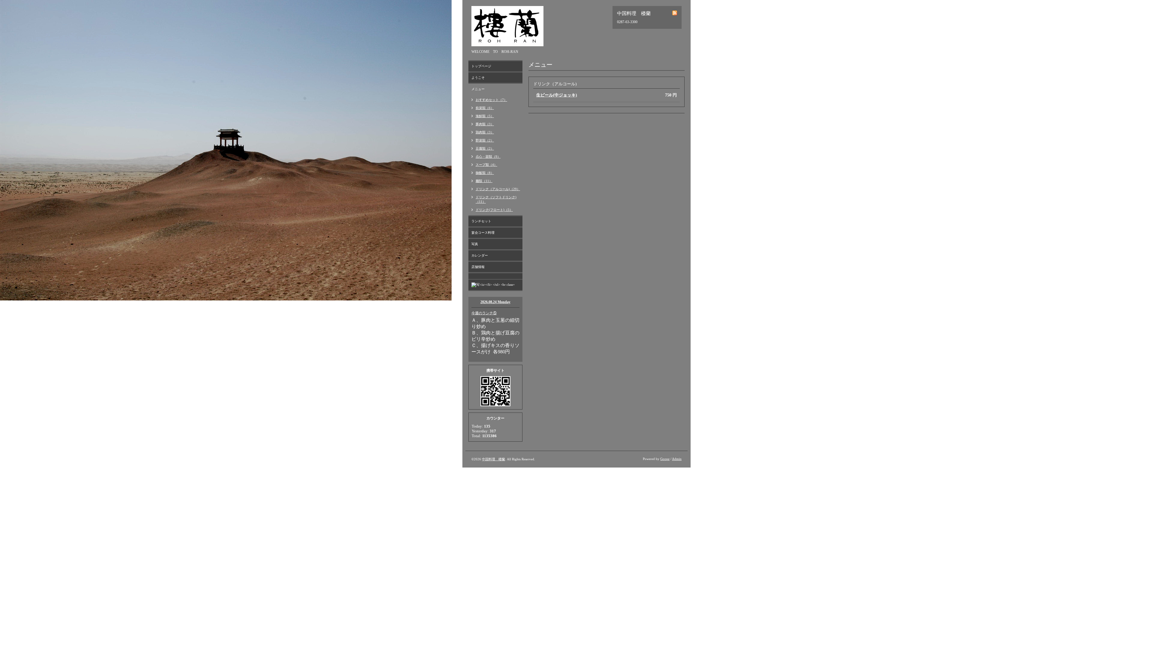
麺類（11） (484, 181)
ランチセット (481, 221)
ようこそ (478, 77)
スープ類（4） (486, 164)
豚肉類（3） (485, 124)
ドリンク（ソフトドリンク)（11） (496, 199)
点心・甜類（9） (488, 156)
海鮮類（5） (485, 116)
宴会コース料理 (483, 232)
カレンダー (479, 255)
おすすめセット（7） (491, 100)
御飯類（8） (485, 173)
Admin (677, 459)
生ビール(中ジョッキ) (556, 95)
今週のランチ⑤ (484, 313)
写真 (474, 244)
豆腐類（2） (485, 148)
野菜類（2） (485, 140)
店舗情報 (478, 267)
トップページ (481, 66)
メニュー (478, 89)
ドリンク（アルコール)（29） (498, 189)
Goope (665, 459)
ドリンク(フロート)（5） (494, 210)
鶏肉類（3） (485, 132)
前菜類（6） (485, 108)
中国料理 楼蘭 (493, 459)
